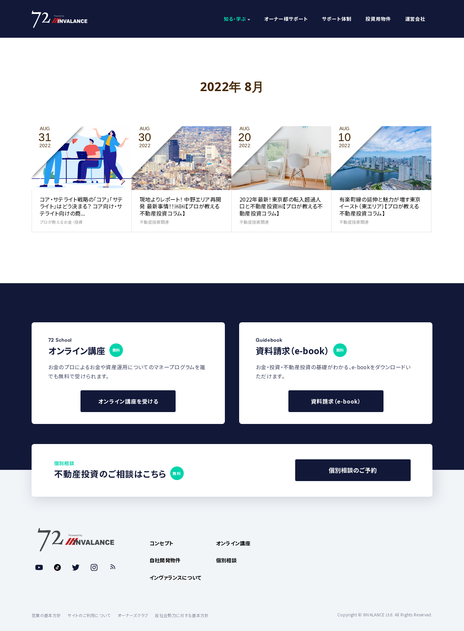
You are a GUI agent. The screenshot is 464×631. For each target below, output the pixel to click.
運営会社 (415, 19)
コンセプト (161, 543)
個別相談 (226, 560)
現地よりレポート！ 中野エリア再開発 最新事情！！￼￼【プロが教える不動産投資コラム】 (180, 206)
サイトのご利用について (89, 615)
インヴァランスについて (175, 577)
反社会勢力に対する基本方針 (182, 615)
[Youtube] (39, 567)
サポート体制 (336, 19)
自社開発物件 (165, 560)
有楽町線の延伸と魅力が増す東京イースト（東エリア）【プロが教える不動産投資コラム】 (380, 206)
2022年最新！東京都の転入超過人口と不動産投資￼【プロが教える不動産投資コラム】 (281, 206)
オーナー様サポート (286, 19)
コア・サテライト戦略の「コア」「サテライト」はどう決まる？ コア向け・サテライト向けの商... (81, 206)
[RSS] (112, 567)
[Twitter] (75, 567)
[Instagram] (94, 567)
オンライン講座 (233, 543)
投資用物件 (378, 19)
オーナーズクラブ (133, 615)
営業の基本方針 (46, 615)
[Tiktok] (57, 567)
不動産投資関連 (154, 222)
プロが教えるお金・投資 (61, 222)
